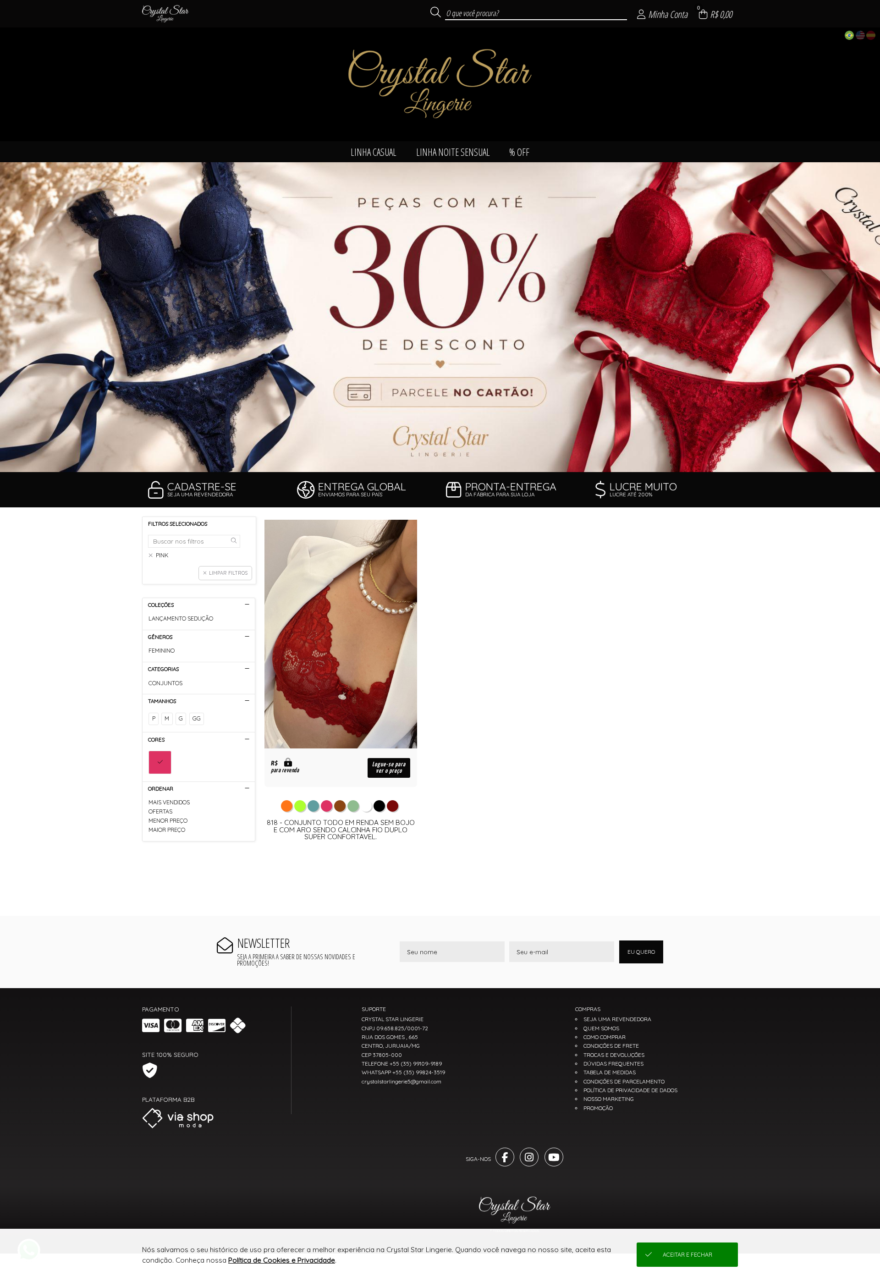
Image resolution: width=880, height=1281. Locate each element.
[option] (440, 317)
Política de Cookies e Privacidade (281, 1260)
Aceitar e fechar (687, 1254)
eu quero (641, 951)
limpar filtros (228, 573)
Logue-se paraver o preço (389, 767)
